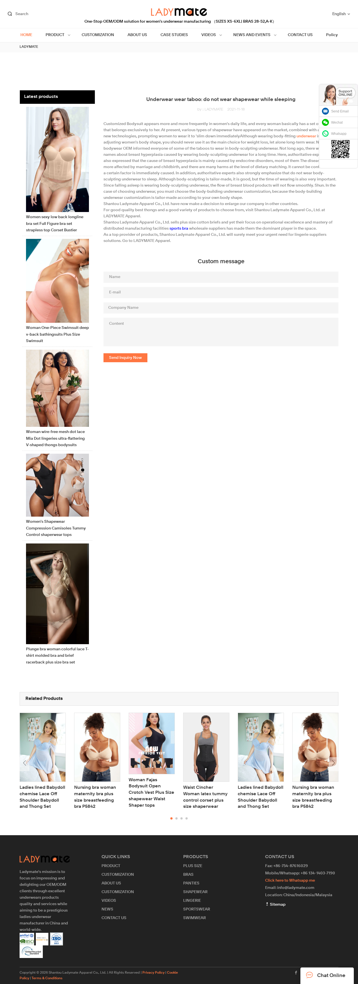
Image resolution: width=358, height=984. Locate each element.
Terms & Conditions (47, 978)
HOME (26, 35)
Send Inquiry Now (125, 358)
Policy (332, 35)
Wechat (337, 122)
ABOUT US (137, 35)
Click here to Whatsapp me (290, 880)
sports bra (178, 228)
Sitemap (277, 905)
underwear (306, 136)
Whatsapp (339, 134)
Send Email (340, 111)
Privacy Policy (153, 972)
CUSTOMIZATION (98, 35)
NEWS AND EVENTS (251, 35)
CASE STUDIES (174, 35)
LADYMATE (29, 47)
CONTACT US (300, 35)
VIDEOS (208, 35)
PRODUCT (55, 35)
